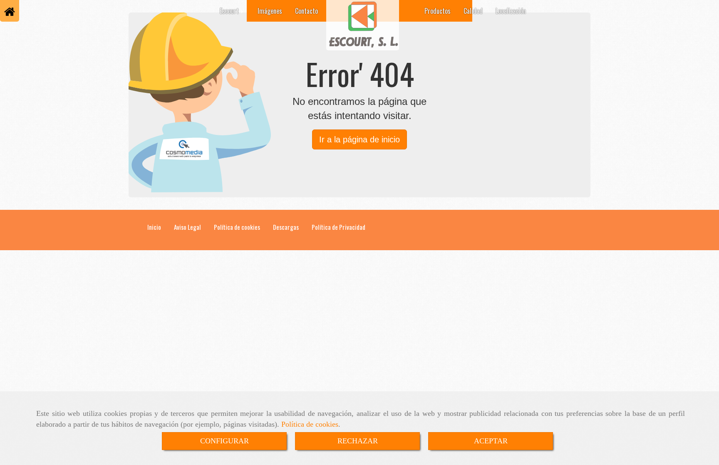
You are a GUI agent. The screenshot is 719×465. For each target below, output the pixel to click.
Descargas (286, 226)
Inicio (154, 226)
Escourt (230, 11)
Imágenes (270, 11)
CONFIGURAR (224, 441)
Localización (511, 11)
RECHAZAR (357, 441)
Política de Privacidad (338, 226)
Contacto (306, 11)
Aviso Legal (187, 226)
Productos (437, 11)
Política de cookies (309, 424)
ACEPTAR (491, 441)
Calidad (473, 11)
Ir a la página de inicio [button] (359, 139)
